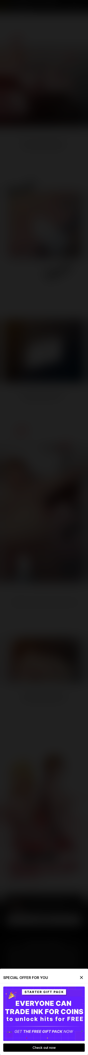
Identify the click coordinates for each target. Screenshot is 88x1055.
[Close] (81, 977)
